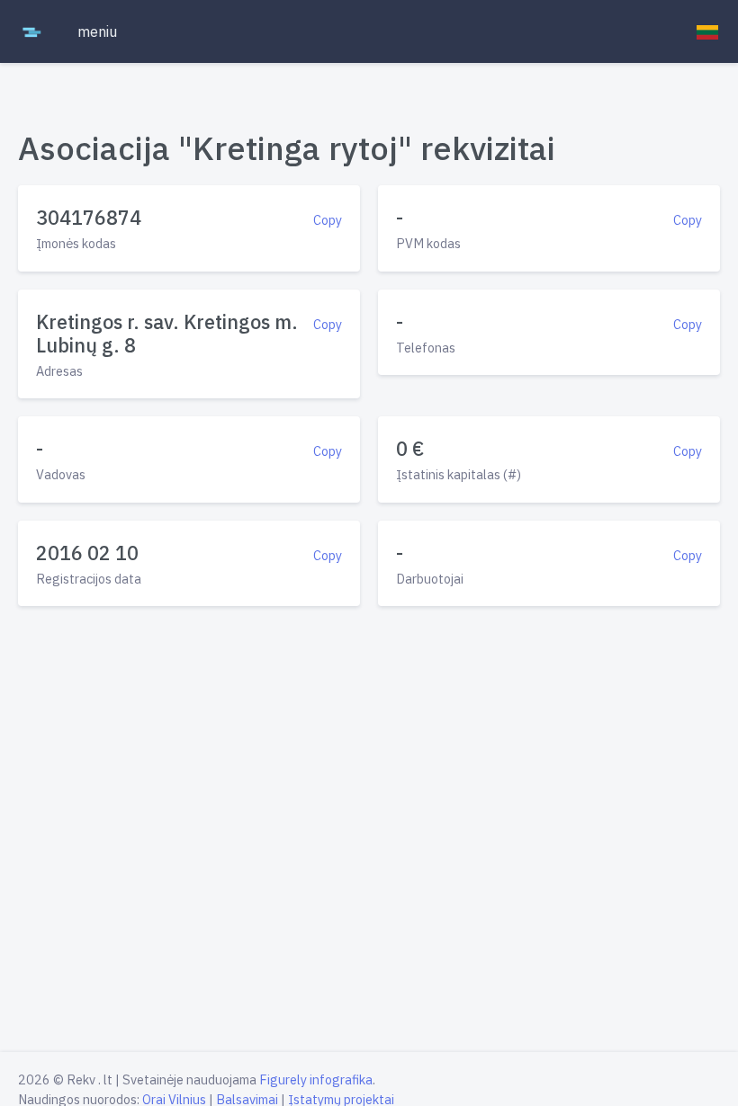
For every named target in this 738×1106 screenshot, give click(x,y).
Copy (327, 219)
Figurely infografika (316, 1079)
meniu (97, 31)
